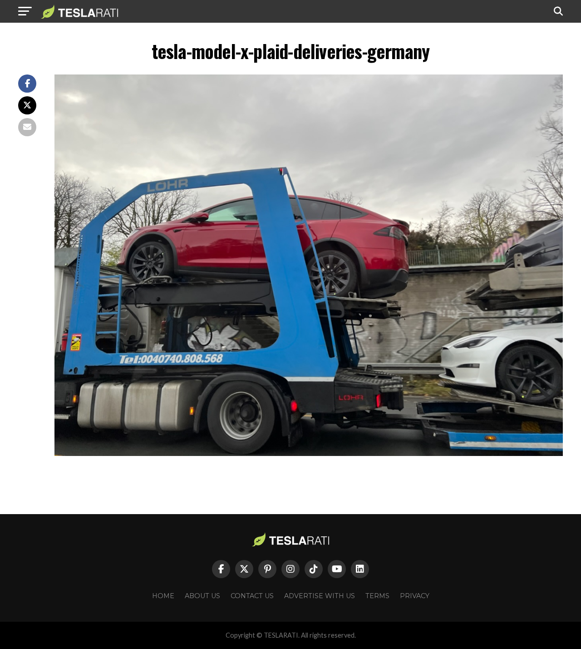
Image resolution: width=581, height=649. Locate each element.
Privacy (414, 596)
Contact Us (252, 596)
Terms (377, 596)
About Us (202, 596)
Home (163, 596)
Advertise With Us (319, 596)
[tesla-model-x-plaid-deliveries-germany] (308, 453)
